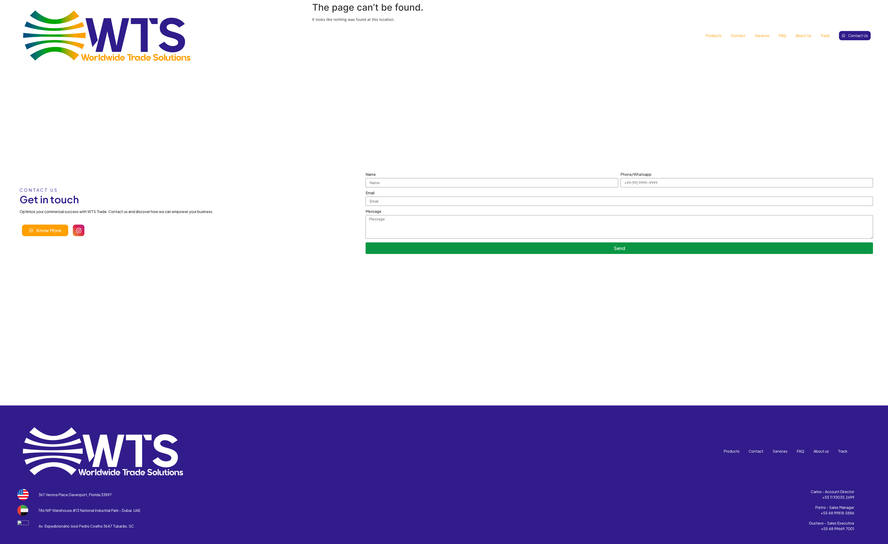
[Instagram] (78, 230)
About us (803, 35)
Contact (738, 35)
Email (370, 193)
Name (371, 175)
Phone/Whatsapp (635, 175)
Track (825, 35)
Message (373, 212)
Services (762, 35)
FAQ (782, 35)
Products (714, 35)
